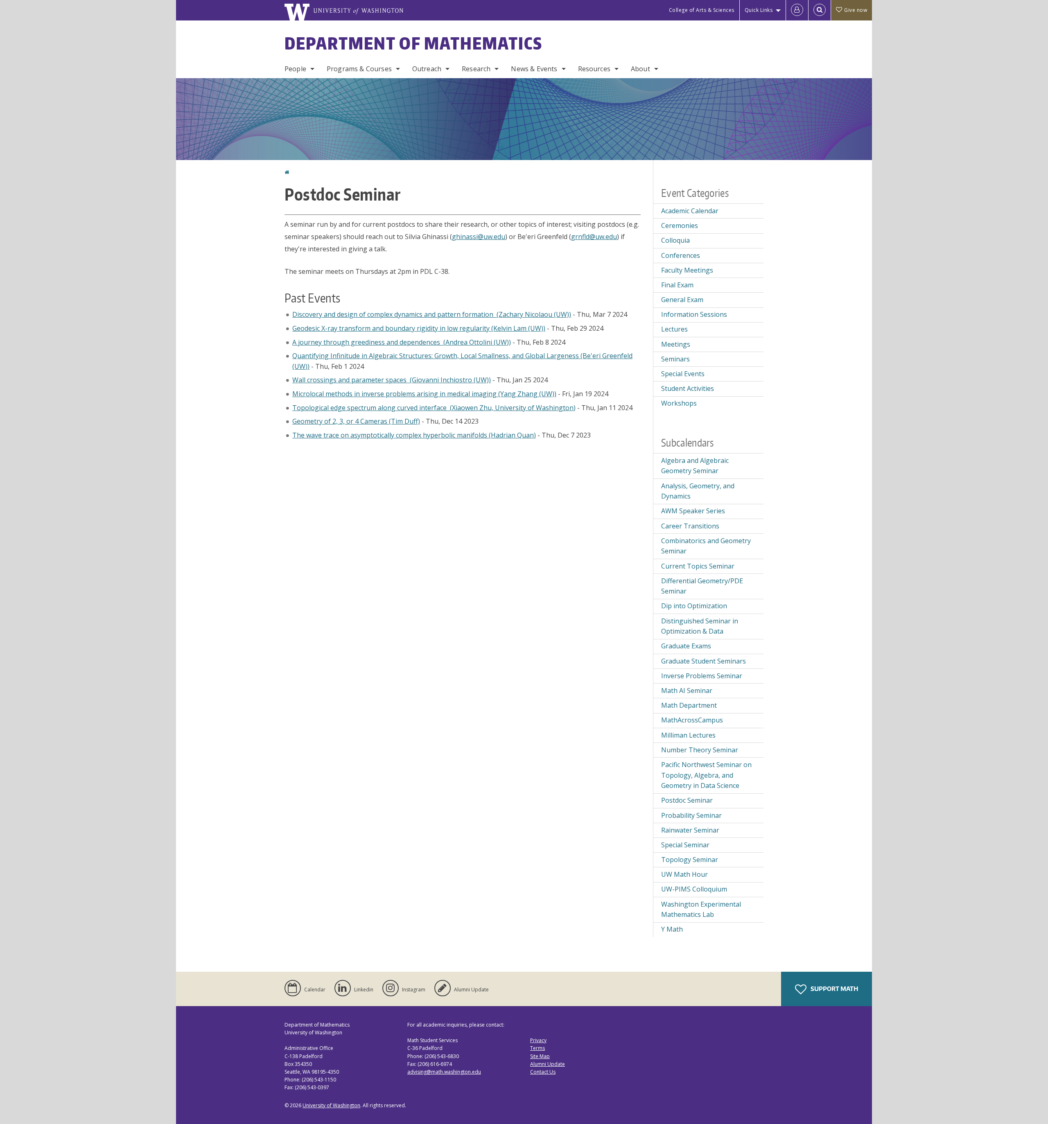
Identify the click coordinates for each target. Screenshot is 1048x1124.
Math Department (689, 705)
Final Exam (677, 284)
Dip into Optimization (694, 605)
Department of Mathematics (413, 43)
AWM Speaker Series (693, 510)
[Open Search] (820, 10)
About (640, 68)
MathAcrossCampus (692, 720)
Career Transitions (690, 525)
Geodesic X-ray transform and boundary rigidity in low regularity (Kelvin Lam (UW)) (418, 328)
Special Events (683, 373)
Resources (594, 68)
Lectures (674, 329)
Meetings (675, 344)
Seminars (675, 358)
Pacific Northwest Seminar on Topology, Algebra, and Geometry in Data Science (706, 775)
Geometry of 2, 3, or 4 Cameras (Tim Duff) (356, 421)
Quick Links (759, 10)
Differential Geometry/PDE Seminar (702, 586)
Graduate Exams (686, 645)
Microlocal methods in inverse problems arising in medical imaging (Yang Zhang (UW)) (424, 393)
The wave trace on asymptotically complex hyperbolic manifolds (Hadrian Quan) (414, 435)
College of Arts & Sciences (701, 10)
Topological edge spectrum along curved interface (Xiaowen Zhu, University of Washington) (434, 407)
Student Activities (687, 388)
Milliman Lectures (688, 735)
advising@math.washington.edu (444, 1071)
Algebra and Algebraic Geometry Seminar (695, 466)
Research (476, 68)
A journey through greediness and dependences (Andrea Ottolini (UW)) (401, 342)
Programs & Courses (359, 68)
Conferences (680, 255)
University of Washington (331, 1105)
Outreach (426, 68)
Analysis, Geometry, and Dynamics (697, 491)
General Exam (682, 299)
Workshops (679, 403)
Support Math (833, 988)
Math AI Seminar (686, 690)
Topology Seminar (689, 859)
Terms (537, 1048)
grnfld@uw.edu (594, 236)
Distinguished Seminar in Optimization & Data (699, 626)
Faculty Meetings (687, 270)
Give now (855, 10)
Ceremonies (679, 225)
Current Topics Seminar (697, 566)
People (295, 68)
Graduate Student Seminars (703, 661)
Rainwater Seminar (690, 830)
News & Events (534, 68)
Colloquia (675, 240)
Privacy (538, 1040)
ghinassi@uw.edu (478, 236)
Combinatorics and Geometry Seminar (706, 546)
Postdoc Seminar (687, 800)
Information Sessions (694, 314)
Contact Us (543, 1071)
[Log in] (797, 10)
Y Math (672, 929)
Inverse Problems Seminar (701, 675)
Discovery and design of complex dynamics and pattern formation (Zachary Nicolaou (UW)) (431, 314)
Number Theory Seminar (699, 749)
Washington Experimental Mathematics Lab (701, 909)
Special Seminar (685, 844)
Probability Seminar (691, 815)
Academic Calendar (689, 210)
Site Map (540, 1056)
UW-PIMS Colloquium (694, 889)
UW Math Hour (684, 874)
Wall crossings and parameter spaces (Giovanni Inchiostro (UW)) (391, 379)
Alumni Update (547, 1064)
